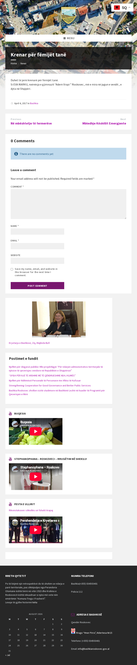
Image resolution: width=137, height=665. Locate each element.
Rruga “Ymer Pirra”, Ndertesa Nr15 (94, 632)
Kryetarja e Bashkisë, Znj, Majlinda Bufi (29, 343)
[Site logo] (68, 27)
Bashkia (34, 103)
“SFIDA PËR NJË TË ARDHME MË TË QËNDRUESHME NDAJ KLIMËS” (42, 375)
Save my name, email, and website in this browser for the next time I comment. (36, 272)
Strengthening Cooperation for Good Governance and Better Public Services (50, 385)
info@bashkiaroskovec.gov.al (93, 648)
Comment (17, 186)
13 (35, 634)
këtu (34, 602)
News (23, 63)
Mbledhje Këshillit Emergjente (104, 123)
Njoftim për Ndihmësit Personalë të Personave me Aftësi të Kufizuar (45, 380)
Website (16, 255)
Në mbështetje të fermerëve (31, 123)
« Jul (7, 655)
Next (123, 119)
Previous (16, 119)
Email (15, 240)
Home (14, 63)
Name (15, 226)
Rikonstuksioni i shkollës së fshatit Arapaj (31, 510)
